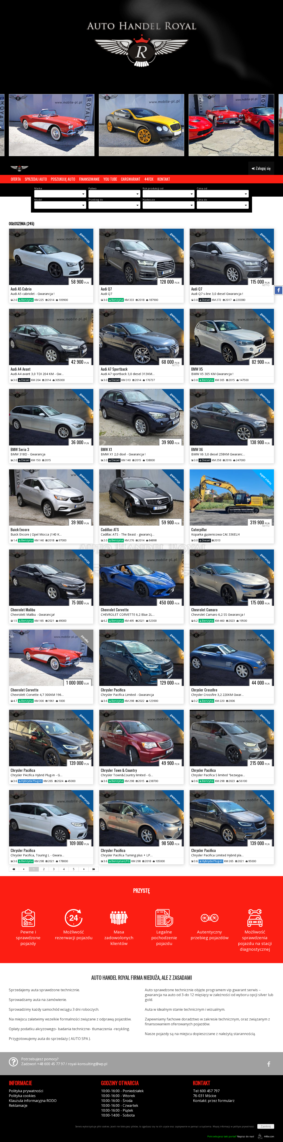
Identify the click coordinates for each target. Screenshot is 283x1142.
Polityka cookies (22, 1095)
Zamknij (266, 1126)
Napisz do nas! (230, 1136)
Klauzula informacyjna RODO (33, 1100)
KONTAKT (163, 179)
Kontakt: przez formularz (214, 1100)
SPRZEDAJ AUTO (36, 179)
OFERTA (16, 179)
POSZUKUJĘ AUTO (63, 179)
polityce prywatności (243, 1126)
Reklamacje (18, 1105)
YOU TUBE (110, 179)
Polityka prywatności (26, 1090)
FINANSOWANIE (89, 179)
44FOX (148, 179)
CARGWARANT (130, 179)
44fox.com (269, 1136)
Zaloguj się (263, 168)
